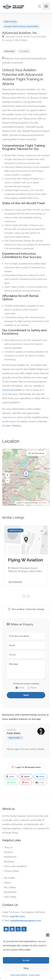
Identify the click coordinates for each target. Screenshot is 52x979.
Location (24, 51)
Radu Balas (14, 733)
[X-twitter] (24, 929)
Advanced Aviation (12, 390)
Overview (9, 51)
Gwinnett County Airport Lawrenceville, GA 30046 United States (24, 38)
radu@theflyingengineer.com (25, 920)
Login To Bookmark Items (28, 767)
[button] (47, 935)
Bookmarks (10, 856)
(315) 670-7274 (17, 916)
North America (18, 26)
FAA (18, 413)
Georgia (7, 26)
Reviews (8, 852)
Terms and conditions (19, 975)
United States (32, 26)
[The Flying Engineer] (13, 6)
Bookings (9, 861)
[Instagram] (18, 929)
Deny (26, 968)
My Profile (9, 878)
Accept (26, 960)
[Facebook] (6, 929)
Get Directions (37, 453)
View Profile (14, 738)
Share (11, 777)
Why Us (8, 847)
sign (16, 749)
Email (41, 783)
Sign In (39, 6)
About (7, 882)
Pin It (26, 783)
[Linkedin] (12, 929)
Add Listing (10, 896)
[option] (26, 555)
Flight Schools (10, 21)
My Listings (10, 887)
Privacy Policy (34, 975)
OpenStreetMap (31, 503)
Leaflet (19, 503)
